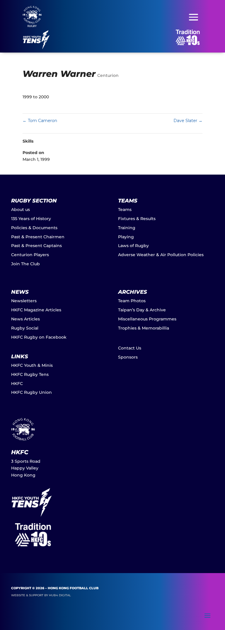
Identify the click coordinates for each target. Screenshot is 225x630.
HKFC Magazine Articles (36, 310)
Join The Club (25, 263)
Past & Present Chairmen (37, 236)
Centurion (108, 75)
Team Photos (132, 300)
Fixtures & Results (137, 218)
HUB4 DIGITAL (60, 595)
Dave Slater (187, 120)
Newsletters (24, 300)
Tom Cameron (40, 120)
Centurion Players (30, 254)
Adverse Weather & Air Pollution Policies (161, 254)
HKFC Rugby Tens (30, 374)
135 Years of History (31, 218)
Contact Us (129, 348)
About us (20, 209)
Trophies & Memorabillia (143, 328)
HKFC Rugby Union (31, 392)
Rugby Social (24, 328)
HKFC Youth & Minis (32, 365)
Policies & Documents (34, 227)
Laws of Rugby (133, 245)
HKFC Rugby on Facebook (39, 337)
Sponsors (128, 357)
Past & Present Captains (36, 245)
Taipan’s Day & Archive (142, 310)
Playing (126, 236)
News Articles (25, 319)
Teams (125, 209)
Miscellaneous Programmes (147, 319)
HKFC (17, 383)
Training (126, 227)
